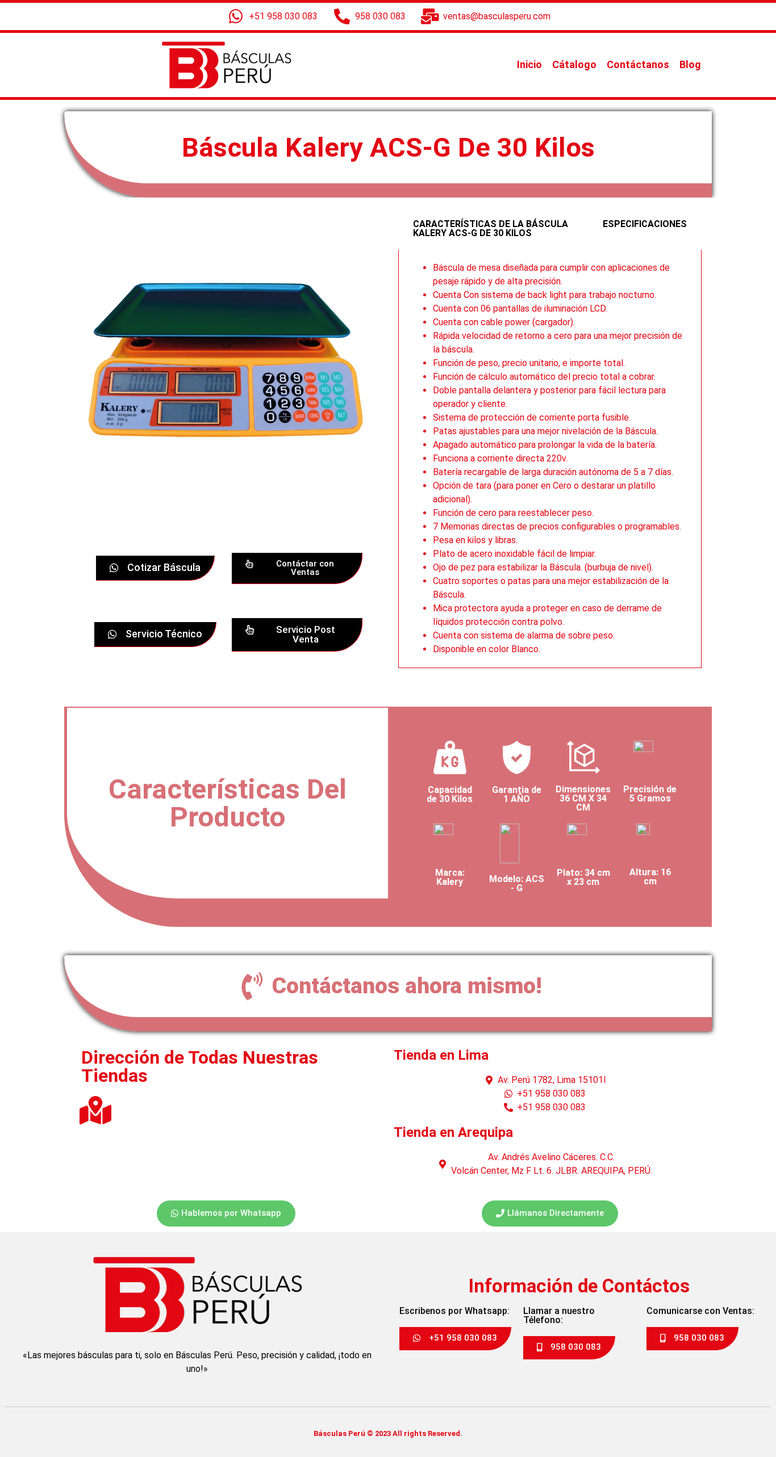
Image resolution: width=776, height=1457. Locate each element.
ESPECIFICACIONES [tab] (645, 224)
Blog (690, 64)
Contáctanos (638, 64)
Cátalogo (574, 64)
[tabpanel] (550, 459)
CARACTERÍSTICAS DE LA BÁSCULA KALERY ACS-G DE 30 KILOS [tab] (490, 228)
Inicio (529, 64)
